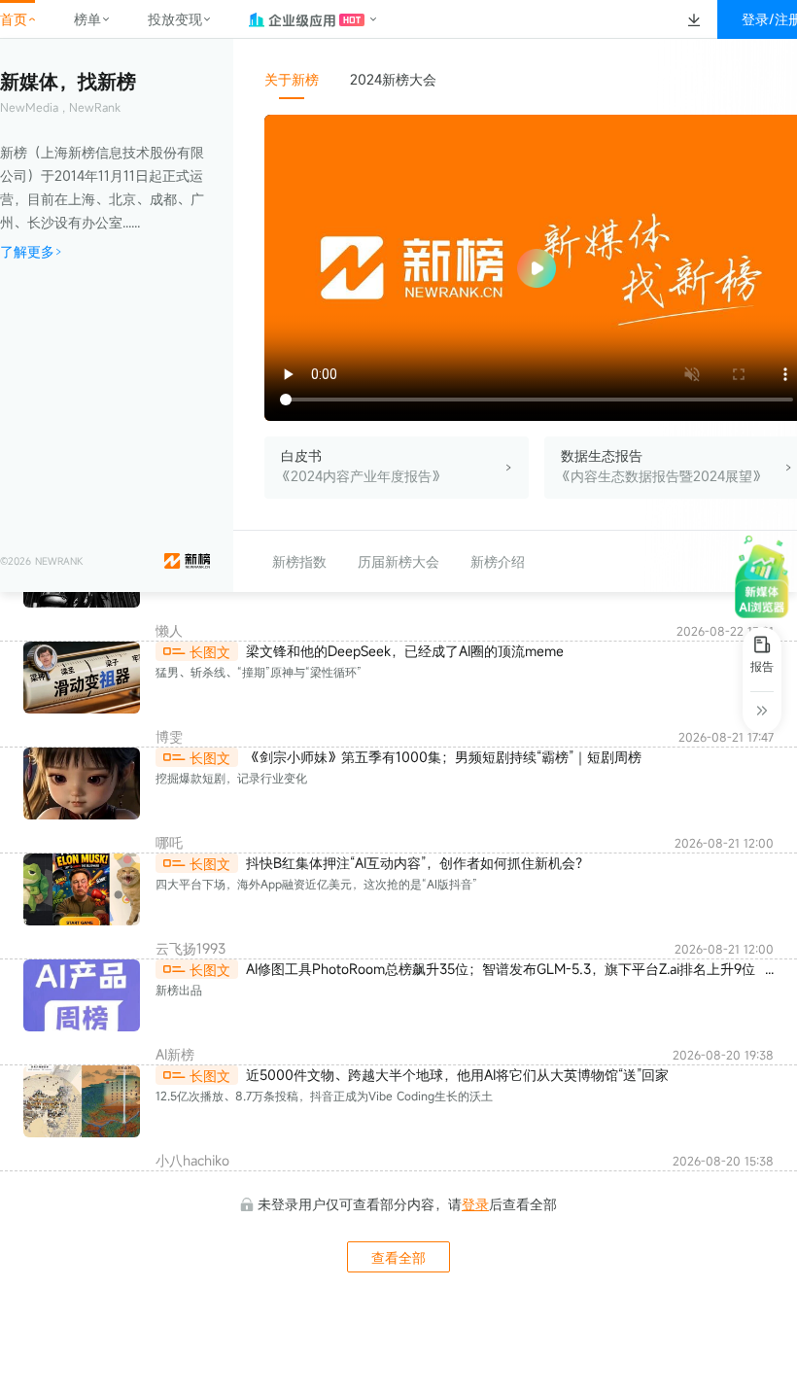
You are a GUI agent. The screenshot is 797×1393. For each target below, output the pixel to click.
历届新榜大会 (398, 561)
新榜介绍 (497, 561)
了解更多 (27, 251)
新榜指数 (299, 561)
